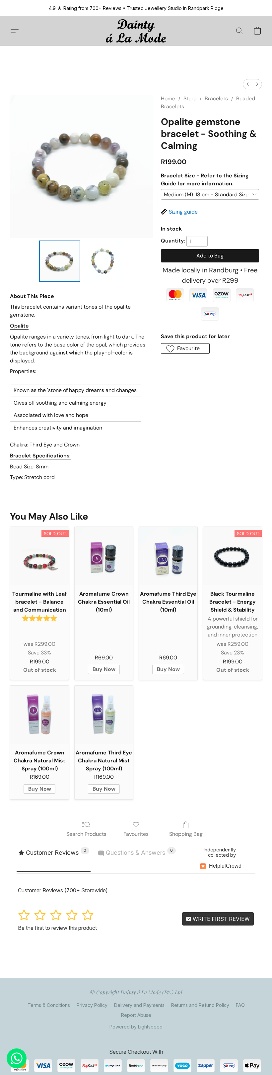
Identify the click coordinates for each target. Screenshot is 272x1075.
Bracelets (216, 98)
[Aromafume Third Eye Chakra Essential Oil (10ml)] (168, 556)
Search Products (86, 834)
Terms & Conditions (49, 1005)
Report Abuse (136, 1015)
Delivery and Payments (139, 1005)
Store (189, 98)
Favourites (136, 834)
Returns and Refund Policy (200, 1005)
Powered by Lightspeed (136, 1026)
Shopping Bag (186, 834)
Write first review (220, 919)
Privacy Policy (92, 1005)
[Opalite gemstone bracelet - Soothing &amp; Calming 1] (103, 261)
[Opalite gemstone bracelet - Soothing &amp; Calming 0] (59, 261)
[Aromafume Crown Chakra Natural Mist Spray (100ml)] (39, 715)
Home (168, 98)
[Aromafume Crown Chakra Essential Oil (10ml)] (104, 556)
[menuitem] (247, 84)
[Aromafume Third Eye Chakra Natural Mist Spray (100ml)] (104, 715)
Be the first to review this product (57, 928)
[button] (136, 31)
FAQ (240, 1005)
